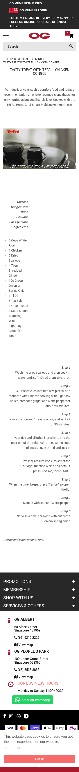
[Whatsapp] (18, 717)
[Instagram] (11, 717)
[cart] (71, 36)
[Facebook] (4, 717)
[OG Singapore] (39, 36)
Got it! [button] (39, 759)
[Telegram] (26, 717)
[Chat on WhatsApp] (32, 699)
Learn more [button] (13, 747)
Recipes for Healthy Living (23, 59)
